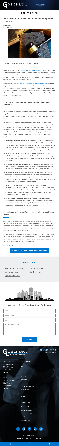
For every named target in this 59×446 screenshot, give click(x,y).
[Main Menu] (54, 5)
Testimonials (24, 379)
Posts (12, 27)
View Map (5, 372)
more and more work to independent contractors (33, 70)
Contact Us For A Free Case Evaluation (29, 251)
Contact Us (23, 373)
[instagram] (23, 429)
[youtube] (41, 429)
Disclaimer (33, 435)
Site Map (23, 396)
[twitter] (29, 429)
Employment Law (35, 272)
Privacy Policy (26, 435)
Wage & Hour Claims (11, 272)
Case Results (24, 383)
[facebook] (18, 429)
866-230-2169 (29, 13)
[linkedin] (35, 429)
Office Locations (25, 389)
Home (22, 366)
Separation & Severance (12, 276)
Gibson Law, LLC (8, 245)
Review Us (23, 393)
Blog (22, 369)
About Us (23, 376)
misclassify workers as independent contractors (33, 83)
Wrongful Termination (37, 268)
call (29, 444)
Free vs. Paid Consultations (28, 386)
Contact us (39, 239)
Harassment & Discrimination (14, 268)
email (10, 444)
